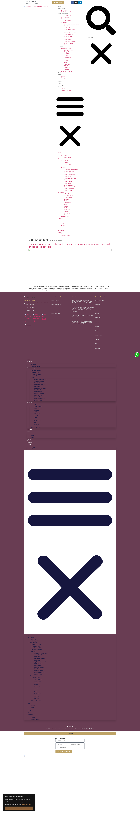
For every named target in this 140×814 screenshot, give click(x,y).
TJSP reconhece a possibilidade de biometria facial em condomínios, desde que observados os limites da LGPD (82, 301)
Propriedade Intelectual (70, 32)
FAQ (59, 83)
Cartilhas (60, 72)
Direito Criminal (68, 45)
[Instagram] (76, 2)
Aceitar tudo (19, 808)
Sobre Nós (64, 10)
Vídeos (63, 79)
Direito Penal (67, 31)
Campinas (66, 53)
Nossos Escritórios (66, 48)
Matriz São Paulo (68, 50)
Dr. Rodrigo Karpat (66, 11)
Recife (65, 62)
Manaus (66, 59)
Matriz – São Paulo (99, 300)
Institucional (61, 8)
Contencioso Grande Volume (71, 24)
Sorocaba (66, 69)
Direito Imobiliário (65, 17)
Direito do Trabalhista (66, 20)
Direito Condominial (66, 15)
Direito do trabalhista (56, 309)
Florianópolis (67, 57)
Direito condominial (56, 304)
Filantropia (61, 85)
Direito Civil (67, 27)
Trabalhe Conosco (66, 90)
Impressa (63, 76)
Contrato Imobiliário (69, 25)
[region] (19, 802)
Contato (60, 86)
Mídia (59, 74)
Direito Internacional (69, 38)
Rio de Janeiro (68, 64)
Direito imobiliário (55, 300)
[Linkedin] (80, 2)
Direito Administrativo (69, 29)
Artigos (60, 81)
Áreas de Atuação (63, 13)
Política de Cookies (26, 804)
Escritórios (61, 46)
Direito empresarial (55, 313)
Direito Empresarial (66, 18)
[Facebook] (72, 2)
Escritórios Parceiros (66, 71)
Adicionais (63, 22)
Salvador (66, 66)
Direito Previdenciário (69, 43)
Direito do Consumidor (70, 41)
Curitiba (66, 55)
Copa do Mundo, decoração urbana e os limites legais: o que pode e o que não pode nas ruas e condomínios (82, 322)
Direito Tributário (68, 34)
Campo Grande (68, 52)
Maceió (66, 60)
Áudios (63, 78)
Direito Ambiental (68, 39)
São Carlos (67, 67)
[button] (70, 121)
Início (59, 6)
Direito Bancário (68, 36)
